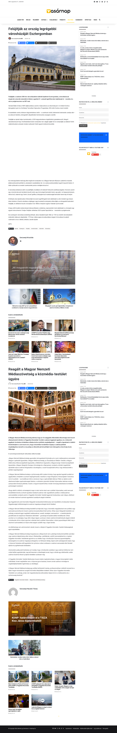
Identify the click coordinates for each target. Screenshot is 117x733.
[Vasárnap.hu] (58, 11)
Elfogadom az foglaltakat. (93, 122)
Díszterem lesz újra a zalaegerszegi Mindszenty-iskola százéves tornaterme (18, 334)
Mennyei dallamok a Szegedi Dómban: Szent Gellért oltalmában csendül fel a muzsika (28, 268)
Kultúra (14, 260)
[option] (41, 267)
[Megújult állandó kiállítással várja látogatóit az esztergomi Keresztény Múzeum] (65, 325)
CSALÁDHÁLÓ (53, 20)
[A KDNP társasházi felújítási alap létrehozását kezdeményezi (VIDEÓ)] (42, 325)
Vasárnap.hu (33, 728)
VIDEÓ (95, 20)
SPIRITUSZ (88, 20)
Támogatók (105, 728)
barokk (16, 228)
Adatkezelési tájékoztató (86, 728)
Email (80, 107)
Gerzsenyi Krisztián (16, 38)
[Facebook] (21, 241)
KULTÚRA (70, 20)
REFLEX (28, 20)
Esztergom (22, 228)
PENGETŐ (62, 20)
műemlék (41, 228)
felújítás (28, 228)
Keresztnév (81, 117)
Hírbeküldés (76, 728)
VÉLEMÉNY (36, 20)
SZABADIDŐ (79, 20)
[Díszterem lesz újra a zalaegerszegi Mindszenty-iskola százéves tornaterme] (18, 325)
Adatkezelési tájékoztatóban (94, 122)
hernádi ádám (34, 228)
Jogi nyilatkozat (97, 728)
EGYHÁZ (43, 20)
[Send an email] (21, 38)
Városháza (47, 228)
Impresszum (69, 728)
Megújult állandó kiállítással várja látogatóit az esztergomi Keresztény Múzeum (64, 334)
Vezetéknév (81, 112)
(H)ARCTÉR (20, 20)
